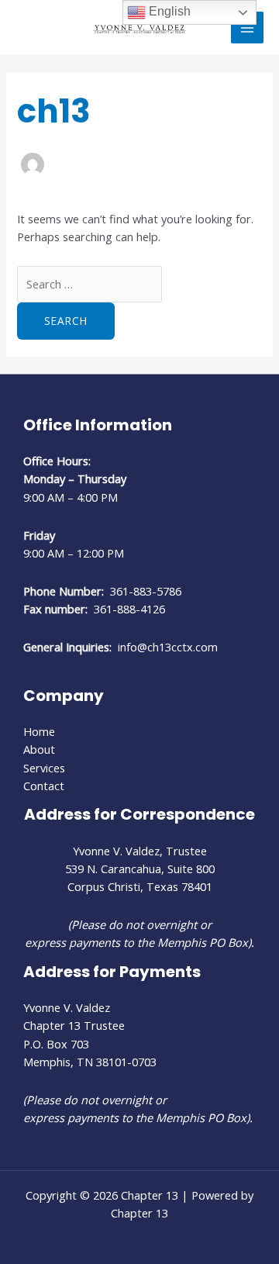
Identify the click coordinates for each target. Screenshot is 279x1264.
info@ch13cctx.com (168, 646)
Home (39, 731)
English (168, 11)
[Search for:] (89, 284)
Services (44, 767)
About (39, 749)
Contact (43, 785)
